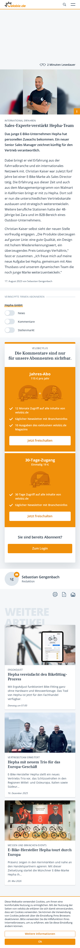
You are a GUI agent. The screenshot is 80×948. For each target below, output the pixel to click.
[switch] (10, 313)
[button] (40, 942)
